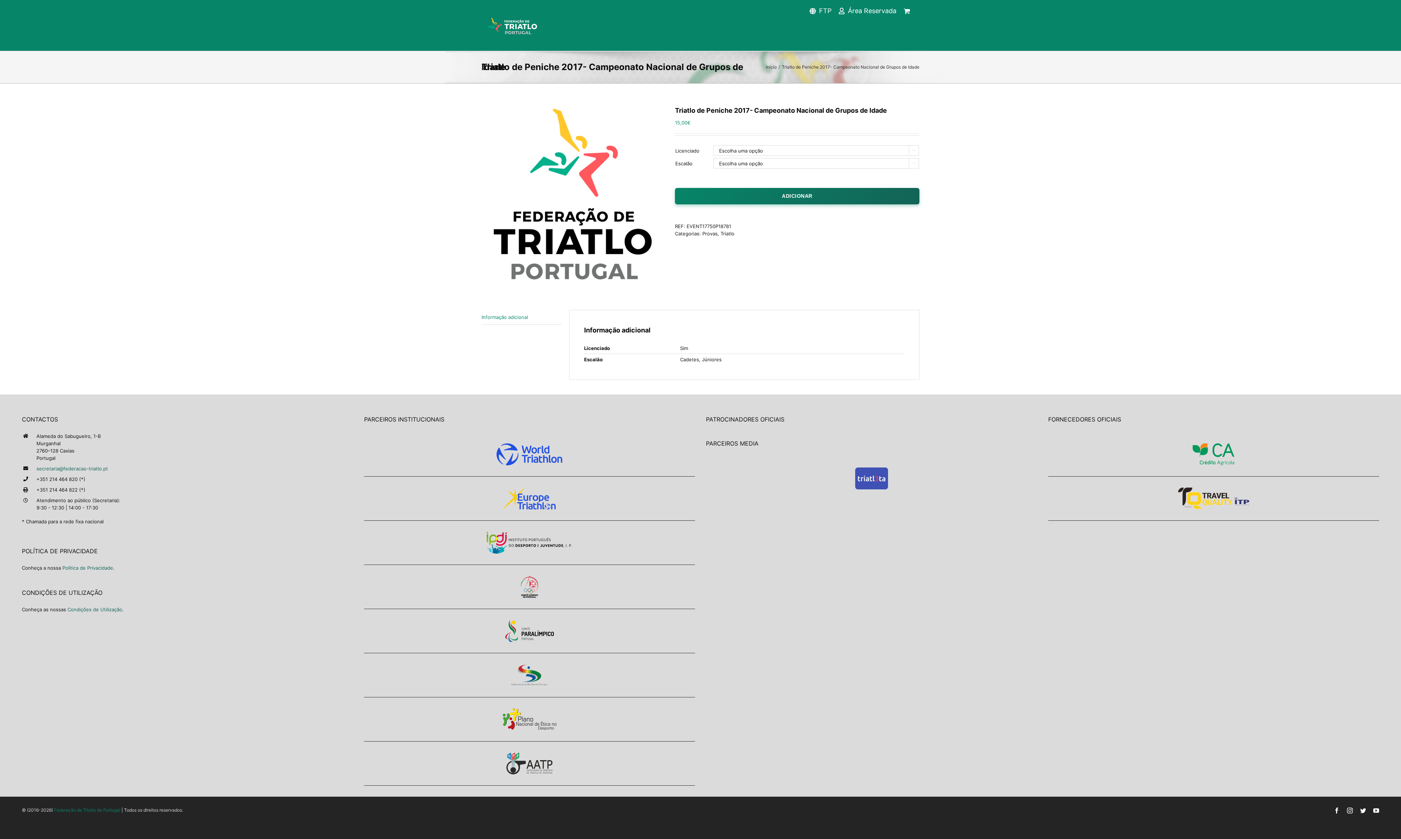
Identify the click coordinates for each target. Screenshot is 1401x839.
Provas (710, 233)
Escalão (683, 163)
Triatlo (727, 233)
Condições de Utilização (94, 609)
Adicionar (797, 196)
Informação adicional (505, 317)
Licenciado (687, 151)
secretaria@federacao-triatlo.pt (72, 469)
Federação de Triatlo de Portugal (87, 810)
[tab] (522, 317)
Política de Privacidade (87, 568)
